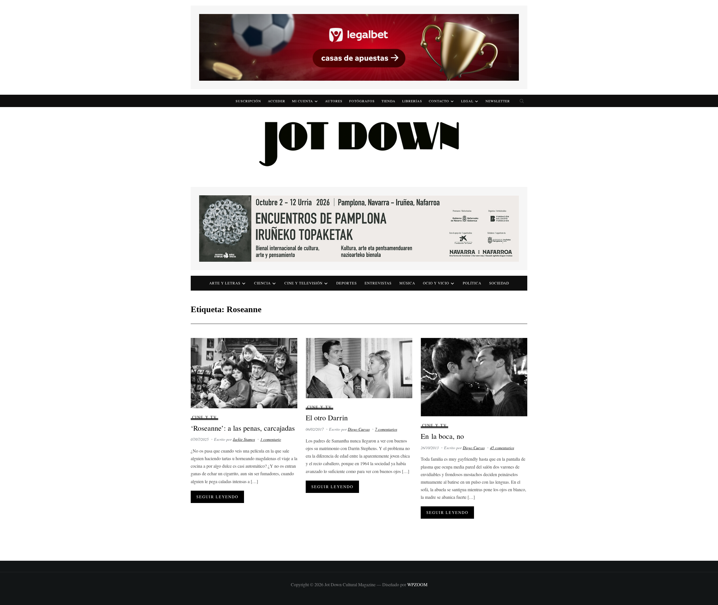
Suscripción (248, 101)
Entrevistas (378, 283)
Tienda (388, 101)
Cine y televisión (303, 283)
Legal (467, 101)
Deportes (346, 283)
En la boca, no (442, 436)
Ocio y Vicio (436, 283)
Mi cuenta (302, 101)
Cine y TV (204, 417)
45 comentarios (502, 447)
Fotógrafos (362, 101)
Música (407, 283)
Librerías (412, 101)
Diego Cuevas (359, 429)
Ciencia (262, 283)
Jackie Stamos (244, 439)
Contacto (439, 101)
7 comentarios (386, 429)
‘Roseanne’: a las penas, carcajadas (243, 428)
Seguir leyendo (217, 496)
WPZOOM (417, 584)
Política (472, 283)
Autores (333, 101)
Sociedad (499, 283)
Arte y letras (224, 283)
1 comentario (270, 439)
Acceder (276, 101)
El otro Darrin (327, 417)
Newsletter (497, 101)
